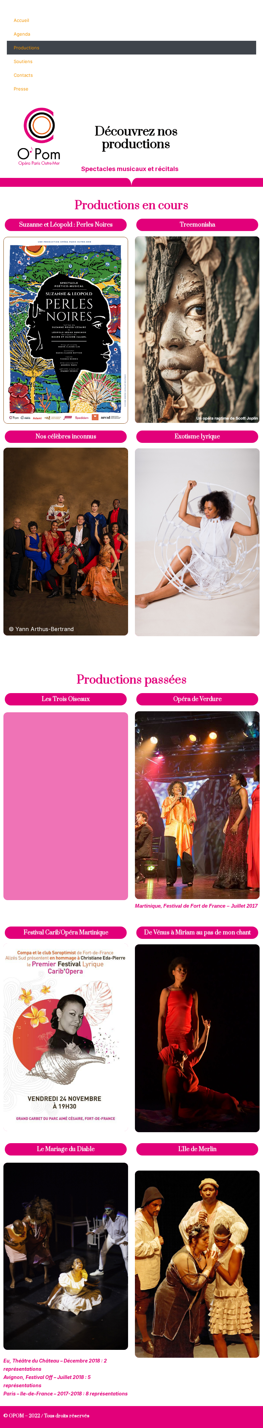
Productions (26, 47)
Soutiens (23, 61)
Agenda (22, 34)
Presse (21, 89)
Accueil (21, 20)
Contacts (23, 75)
